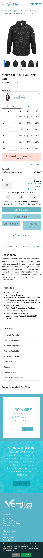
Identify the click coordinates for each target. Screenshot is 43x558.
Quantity (5, 180)
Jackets (35, 11)
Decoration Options (31, 246)
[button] (4, 4)
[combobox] (21, 96)
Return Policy (8, 526)
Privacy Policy (9, 520)
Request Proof (32, 225)
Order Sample (11, 223)
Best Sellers (8, 535)
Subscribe (28, 429)
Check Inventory (34, 189)
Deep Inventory (9, 540)
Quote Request (21, 216)
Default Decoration (10, 169)
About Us (7, 518)
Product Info (11, 246)
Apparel (15, 11)
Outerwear (25, 11)
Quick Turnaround (10, 537)
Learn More (21, 483)
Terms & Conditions (11, 523)
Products (5, 11)
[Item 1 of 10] (21, 64)
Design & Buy (21, 209)
